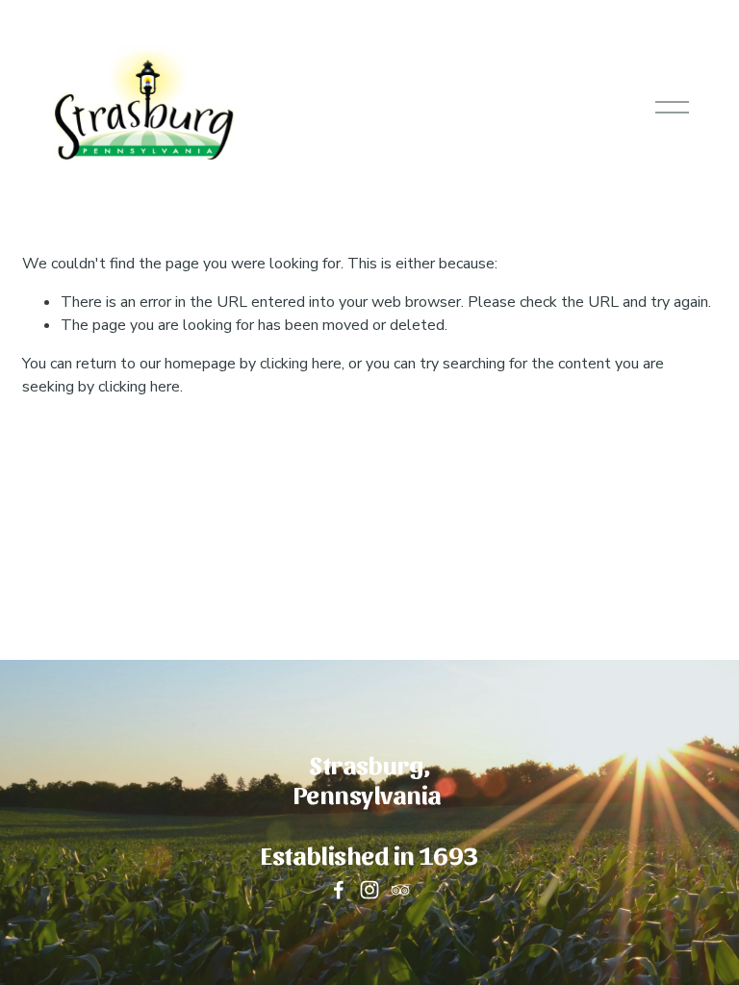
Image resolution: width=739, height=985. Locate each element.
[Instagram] (369, 889)
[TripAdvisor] (400, 889)
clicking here (301, 363)
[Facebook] (338, 889)
